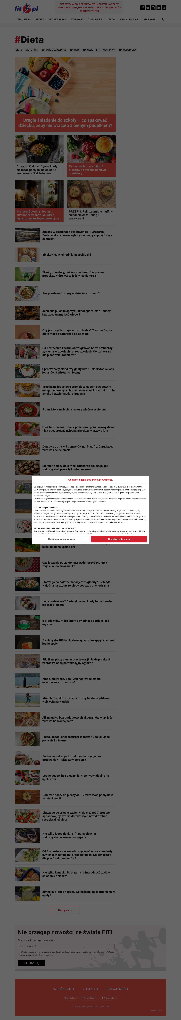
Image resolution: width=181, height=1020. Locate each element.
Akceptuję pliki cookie (119, 539)
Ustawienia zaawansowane (61, 539)
